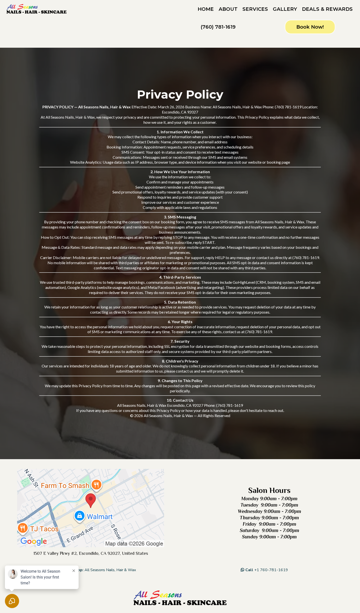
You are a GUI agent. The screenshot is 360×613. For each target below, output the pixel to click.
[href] (90, 508)
